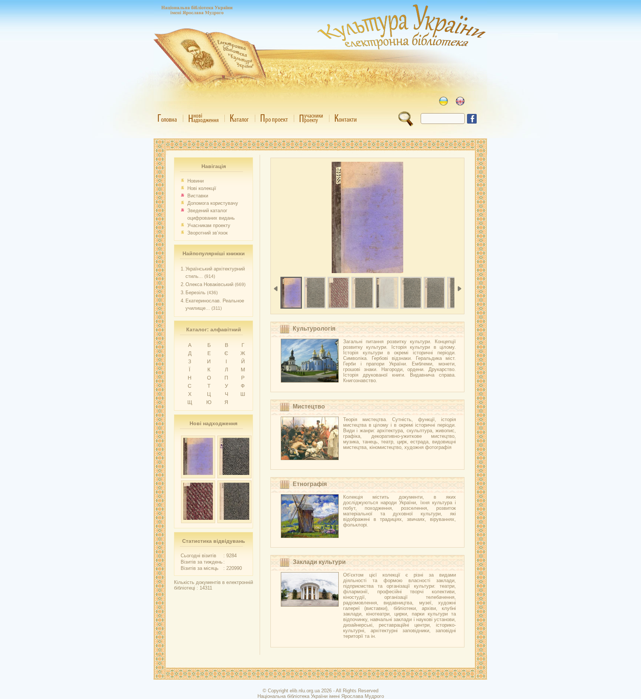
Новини (195, 181)
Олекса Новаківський (209, 284)
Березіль (195, 292)
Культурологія (314, 328)
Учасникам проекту (208, 225)
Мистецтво (309, 406)
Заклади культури (319, 562)
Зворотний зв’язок (207, 233)
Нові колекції (201, 188)
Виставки (197, 195)
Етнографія (310, 484)
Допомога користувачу (212, 203)
